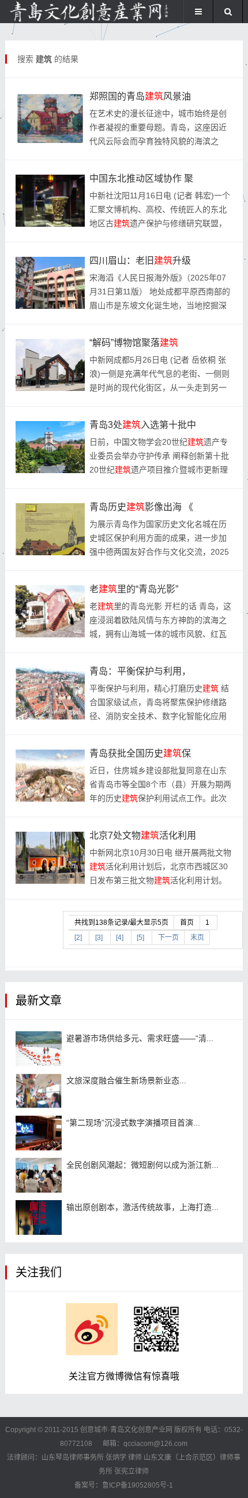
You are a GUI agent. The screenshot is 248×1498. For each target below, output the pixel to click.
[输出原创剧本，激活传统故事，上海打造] (39, 1217)
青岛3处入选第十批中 (142, 425)
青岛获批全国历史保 (140, 753)
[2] (78, 937)
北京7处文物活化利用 (142, 835)
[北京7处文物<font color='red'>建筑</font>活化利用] (50, 858)
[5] (140, 937)
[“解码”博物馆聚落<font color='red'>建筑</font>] (50, 365)
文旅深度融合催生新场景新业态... (126, 1080)
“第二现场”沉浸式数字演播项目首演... (133, 1122)
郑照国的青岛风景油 (140, 96)
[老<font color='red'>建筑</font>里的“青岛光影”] (50, 611)
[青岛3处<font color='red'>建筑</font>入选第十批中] (50, 447)
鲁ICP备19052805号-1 (137, 1485)
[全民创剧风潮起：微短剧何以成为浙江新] (39, 1175)
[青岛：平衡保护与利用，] (50, 693)
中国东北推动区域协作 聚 (141, 178)
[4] (119, 937)
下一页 (168, 937)
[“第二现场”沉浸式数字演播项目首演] (39, 1133)
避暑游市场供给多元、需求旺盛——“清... (139, 1038)
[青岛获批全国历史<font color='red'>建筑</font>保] (50, 776)
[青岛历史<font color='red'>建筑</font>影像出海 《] (50, 529)
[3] (99, 937)
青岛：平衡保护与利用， (140, 671)
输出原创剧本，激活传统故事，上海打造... (142, 1207)
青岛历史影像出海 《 (141, 507)
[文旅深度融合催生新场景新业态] (39, 1090)
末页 (197, 937)
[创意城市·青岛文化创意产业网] (43, 11)
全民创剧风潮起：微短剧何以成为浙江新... (142, 1164)
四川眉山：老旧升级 (140, 260)
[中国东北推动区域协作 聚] (50, 201)
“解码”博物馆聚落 (133, 343)
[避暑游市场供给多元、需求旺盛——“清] (39, 1048)
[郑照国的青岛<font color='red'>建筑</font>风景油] (50, 119)
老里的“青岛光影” (133, 589)
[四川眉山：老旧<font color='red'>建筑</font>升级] (50, 283)
